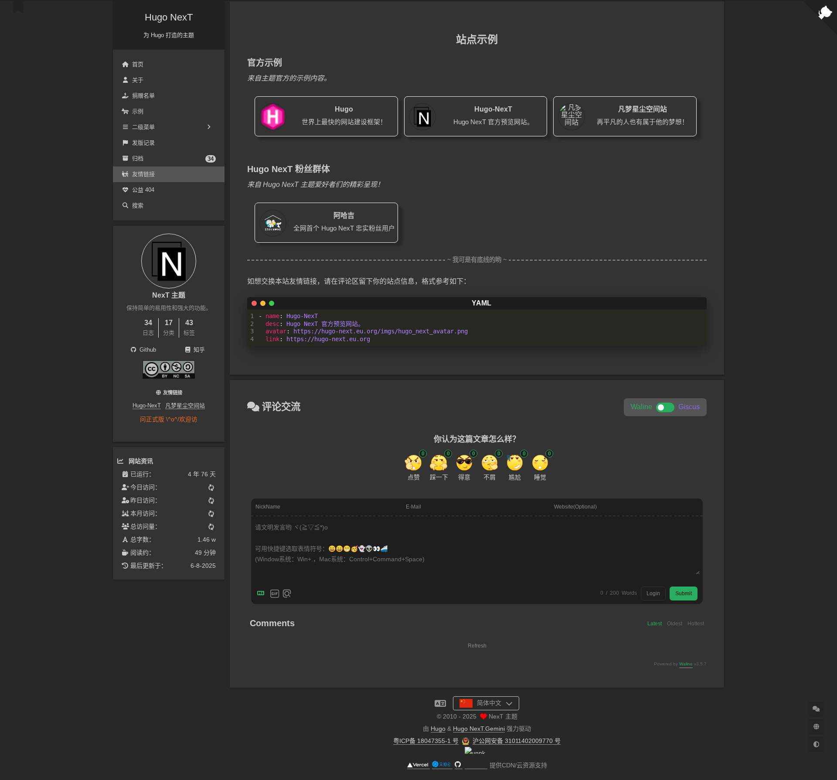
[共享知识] (169, 376)
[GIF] (274, 593)
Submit (683, 593)
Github (147, 349)
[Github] (459, 765)
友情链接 (143, 174)
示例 (137, 111)
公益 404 (143, 190)
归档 (173, 158)
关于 (137, 80)
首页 (137, 64)
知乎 (198, 349)
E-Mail (413, 507)
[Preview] (287, 593)
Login (653, 593)
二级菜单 (143, 127)
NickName (267, 507)
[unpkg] (476, 765)
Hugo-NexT (147, 405)
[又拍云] (442, 765)
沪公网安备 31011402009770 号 (517, 740)
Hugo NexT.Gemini (479, 728)
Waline (686, 663)
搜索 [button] (137, 205)
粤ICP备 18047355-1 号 (426, 740)
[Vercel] (418, 765)
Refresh (477, 646)
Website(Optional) (575, 507)
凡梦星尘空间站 (185, 405)
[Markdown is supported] (262, 593)
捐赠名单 (143, 95)
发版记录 (143, 142)
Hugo (438, 728)
